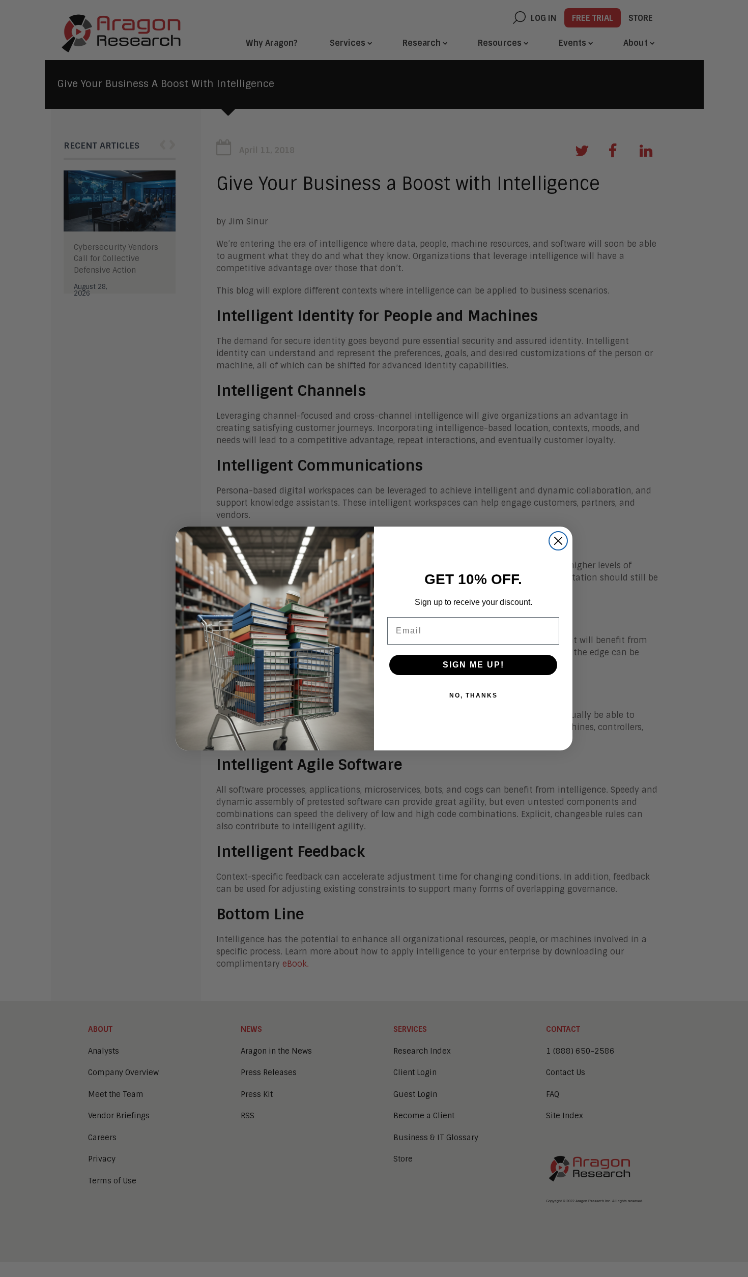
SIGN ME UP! (473, 664)
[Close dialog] (558, 541)
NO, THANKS (473, 695)
